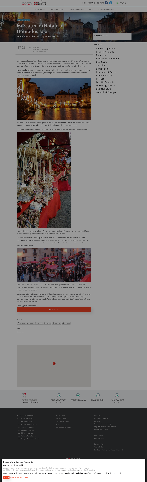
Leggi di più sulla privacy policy (19, 477)
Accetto (6, 477)
